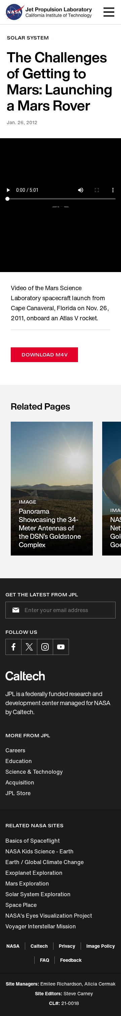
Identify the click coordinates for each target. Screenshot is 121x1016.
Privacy (67, 945)
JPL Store (18, 793)
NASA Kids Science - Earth (39, 851)
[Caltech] (25, 675)
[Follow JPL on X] (29, 647)
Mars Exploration (27, 883)
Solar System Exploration (38, 894)
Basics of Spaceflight (32, 841)
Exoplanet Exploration (34, 873)
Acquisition (19, 782)
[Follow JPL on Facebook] (13, 647)
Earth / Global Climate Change (44, 862)
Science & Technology (34, 772)
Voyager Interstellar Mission (40, 926)
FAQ (44, 959)
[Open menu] (109, 12)
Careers (15, 750)
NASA (12, 945)
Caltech (39, 945)
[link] (52, 489)
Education (18, 761)
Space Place (21, 905)
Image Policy (100, 945)
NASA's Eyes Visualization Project (48, 916)
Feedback (71, 959)
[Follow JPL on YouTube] (61, 647)
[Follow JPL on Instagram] (45, 647)
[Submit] (14, 610)
